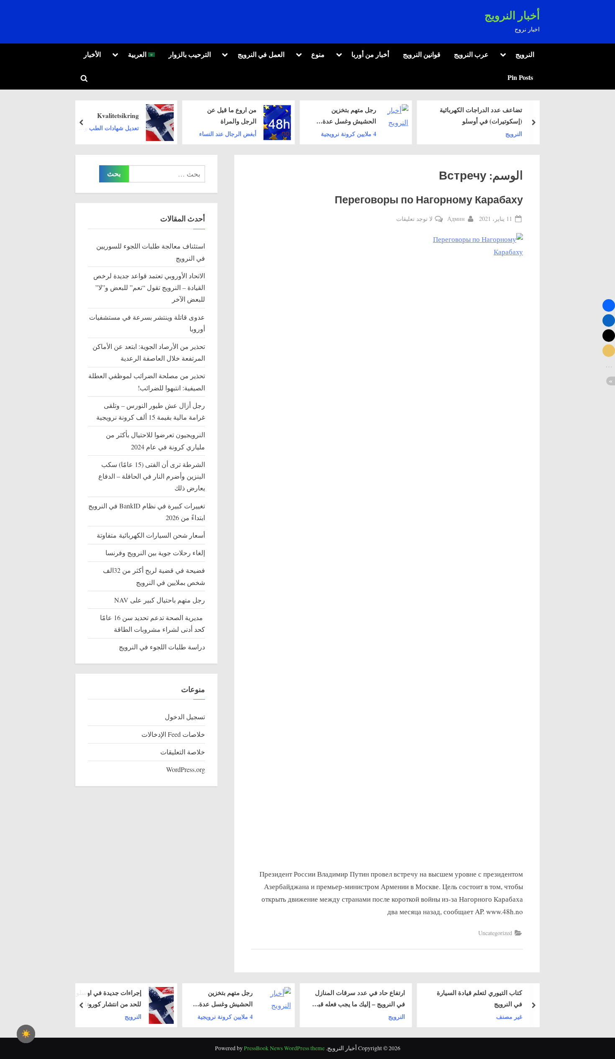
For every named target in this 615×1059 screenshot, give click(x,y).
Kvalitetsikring (117, 115)
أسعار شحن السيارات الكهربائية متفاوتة (151, 535)
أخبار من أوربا (370, 54)
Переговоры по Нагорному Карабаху (429, 200)
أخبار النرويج (512, 16)
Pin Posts (520, 77)
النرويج (524, 54)
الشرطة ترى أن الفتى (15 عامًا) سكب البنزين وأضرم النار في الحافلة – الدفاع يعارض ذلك (151, 476)
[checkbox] (26, 1034)
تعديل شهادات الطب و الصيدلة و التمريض (111, 128)
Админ (456, 218)
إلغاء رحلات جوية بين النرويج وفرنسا (155, 552)
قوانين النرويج (422, 54)
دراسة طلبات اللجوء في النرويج (162, 646)
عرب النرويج (471, 54)
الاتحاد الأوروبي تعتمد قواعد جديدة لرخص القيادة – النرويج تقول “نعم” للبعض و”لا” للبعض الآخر (149, 287)
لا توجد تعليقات (414, 219)
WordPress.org (185, 769)
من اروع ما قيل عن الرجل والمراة (231, 115)
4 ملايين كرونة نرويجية (348, 133)
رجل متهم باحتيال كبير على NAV (159, 600)
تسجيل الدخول (185, 716)
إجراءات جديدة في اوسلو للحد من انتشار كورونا (108, 998)
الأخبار (92, 54)
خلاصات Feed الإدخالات (173, 734)
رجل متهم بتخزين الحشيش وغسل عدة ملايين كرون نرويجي (349, 116)
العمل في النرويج (261, 54)
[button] (608, 305)
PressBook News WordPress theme (284, 1048)
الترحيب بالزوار (190, 54)
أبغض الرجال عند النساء (227, 133)
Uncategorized (495, 933)
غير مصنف (509, 1016)
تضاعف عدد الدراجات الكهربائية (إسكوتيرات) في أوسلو (481, 115)
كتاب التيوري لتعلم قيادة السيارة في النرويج (479, 998)
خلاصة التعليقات (182, 751)
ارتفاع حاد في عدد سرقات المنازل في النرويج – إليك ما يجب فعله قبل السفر (359, 999)
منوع (318, 54)
